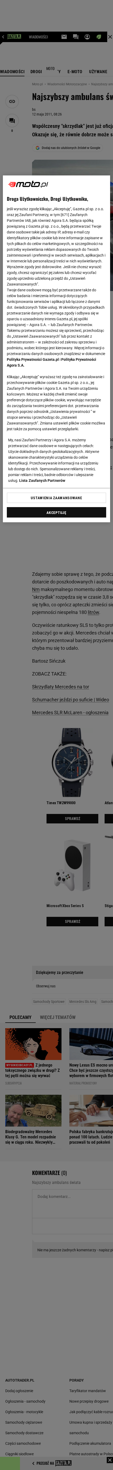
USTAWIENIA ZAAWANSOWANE (56, 498)
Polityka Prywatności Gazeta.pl (33, 359)
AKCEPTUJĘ (56, 513)
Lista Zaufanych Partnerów (42, 480)
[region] (56, 349)
